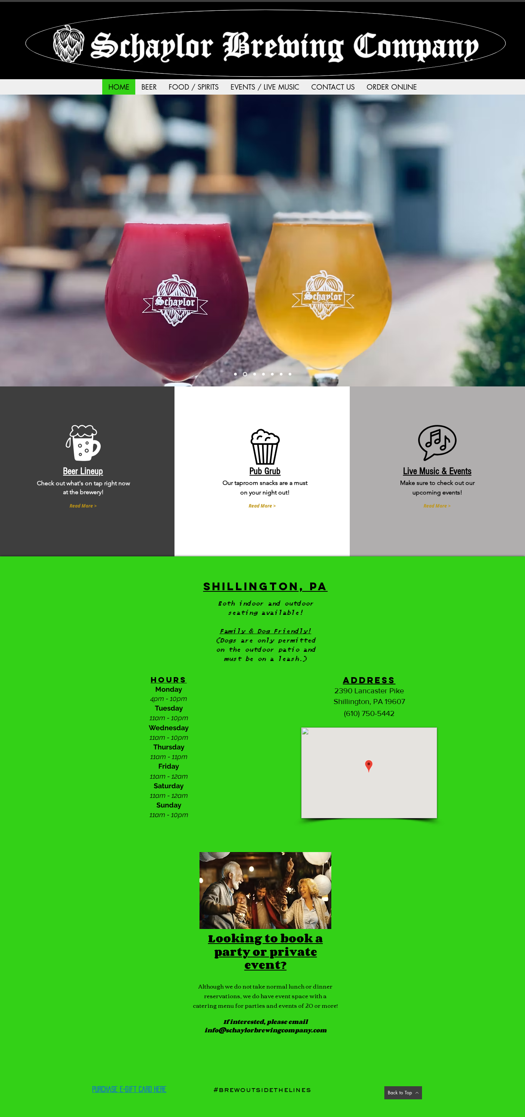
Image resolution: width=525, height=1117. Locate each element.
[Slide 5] (254, 374)
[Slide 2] (272, 374)
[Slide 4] (235, 374)
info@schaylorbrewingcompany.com (265, 1030)
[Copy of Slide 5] (263, 374)
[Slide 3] (245, 374)
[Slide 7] (290, 374)
